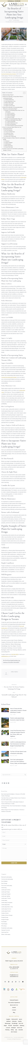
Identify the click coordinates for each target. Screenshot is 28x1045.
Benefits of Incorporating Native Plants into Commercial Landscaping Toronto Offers (13, 119)
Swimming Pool (4, 932)
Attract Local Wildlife (11, 115)
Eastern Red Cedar (9, 147)
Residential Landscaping (6, 928)
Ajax (16, 1029)
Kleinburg (22, 1025)
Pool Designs (4, 923)
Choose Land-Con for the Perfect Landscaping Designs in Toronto (13, 149)
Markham (8, 1021)
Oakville (20, 1021)
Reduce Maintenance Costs (12, 122)
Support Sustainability (11, 121)
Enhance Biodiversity (9, 99)
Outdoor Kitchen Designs (7, 915)
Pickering (7, 1029)
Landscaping (4, 900)
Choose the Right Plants (10, 131)
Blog (14, 1012)
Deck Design (4, 883)
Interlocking (3, 887)
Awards (14, 1007)
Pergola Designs (5, 919)
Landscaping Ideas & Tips (7, 906)
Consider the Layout (9, 133)
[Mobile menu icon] (26, 4)
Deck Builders (4, 881)
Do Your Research (8, 130)
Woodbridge (14, 1023)
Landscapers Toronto (6, 898)
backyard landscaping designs (8, 74)
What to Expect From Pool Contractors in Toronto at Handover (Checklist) (12, 810)
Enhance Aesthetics (10, 113)
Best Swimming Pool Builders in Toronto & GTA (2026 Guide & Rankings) (13, 794)
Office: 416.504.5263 (14, 967)
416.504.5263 (17, 1)
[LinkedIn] (15, 981)
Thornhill (10, 1025)
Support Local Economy (10, 105)
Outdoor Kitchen (5, 913)
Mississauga (7, 1023)
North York (19, 1027)
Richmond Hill (15, 1019)
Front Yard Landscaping (6, 885)
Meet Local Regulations (11, 124)
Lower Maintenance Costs (10, 101)
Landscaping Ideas (5, 904)
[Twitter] (19, 981)
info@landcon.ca (11, 1)
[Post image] (5, 710)
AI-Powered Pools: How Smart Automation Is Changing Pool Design (13, 806)
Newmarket (15, 1025)
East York (21, 1023)
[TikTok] (23, 981)
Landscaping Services (6, 908)
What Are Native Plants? (8, 94)
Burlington (13, 1027)
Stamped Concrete (5, 930)
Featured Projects (14, 1000)
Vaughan (8, 1019)
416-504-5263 (14, 654)
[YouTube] (8, 981)
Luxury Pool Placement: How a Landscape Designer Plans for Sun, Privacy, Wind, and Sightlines (17, 733)
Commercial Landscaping (7, 879)
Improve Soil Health (9, 104)
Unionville (20, 1029)
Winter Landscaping (5, 934)
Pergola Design (4, 917)
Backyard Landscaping (6, 877)
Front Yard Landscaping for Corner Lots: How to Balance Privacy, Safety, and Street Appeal (18, 761)
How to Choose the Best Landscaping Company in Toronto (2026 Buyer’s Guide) (18, 710)
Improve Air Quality (10, 117)
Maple (5, 1025)
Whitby (12, 1029)
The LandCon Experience (14, 1002)
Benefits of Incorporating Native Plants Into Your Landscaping (14, 111)
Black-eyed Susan (9, 145)
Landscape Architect (5, 889)
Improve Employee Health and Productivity (15, 125)
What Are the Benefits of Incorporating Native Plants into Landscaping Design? (12, 108)
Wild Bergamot (8, 144)
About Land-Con (14, 1005)
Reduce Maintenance (11, 114)
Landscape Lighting (5, 896)
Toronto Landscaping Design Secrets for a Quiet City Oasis (17, 719)
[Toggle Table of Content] (23, 93)
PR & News (4, 925)
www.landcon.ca (14, 976)
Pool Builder (4, 921)
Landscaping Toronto (6, 911)
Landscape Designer (6, 894)
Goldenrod (7, 141)
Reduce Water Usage (9, 102)
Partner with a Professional (10, 136)
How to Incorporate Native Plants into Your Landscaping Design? (12, 128)
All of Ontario (14, 1032)
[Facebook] (5, 981)
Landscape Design (5, 891)
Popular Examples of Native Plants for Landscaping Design (14, 138)
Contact (14, 1010)
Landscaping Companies (6, 902)
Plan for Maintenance (9, 134)
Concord (8, 1027)
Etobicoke (14, 1021)
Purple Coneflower (8, 142)
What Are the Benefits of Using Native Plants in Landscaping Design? (13, 97)
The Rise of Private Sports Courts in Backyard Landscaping (18, 752)
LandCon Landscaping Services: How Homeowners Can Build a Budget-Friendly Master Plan (18, 743)
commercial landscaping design (9, 377)
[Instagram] (12, 981)
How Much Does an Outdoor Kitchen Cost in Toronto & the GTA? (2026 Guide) (13, 798)
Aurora (20, 1019)
